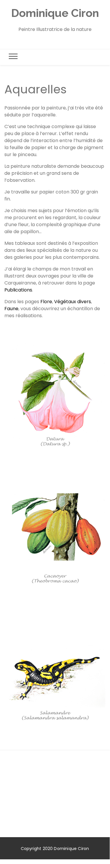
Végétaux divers (72, 301)
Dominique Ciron (55, 13)
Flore (46, 301)
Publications (18, 290)
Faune (11, 308)
